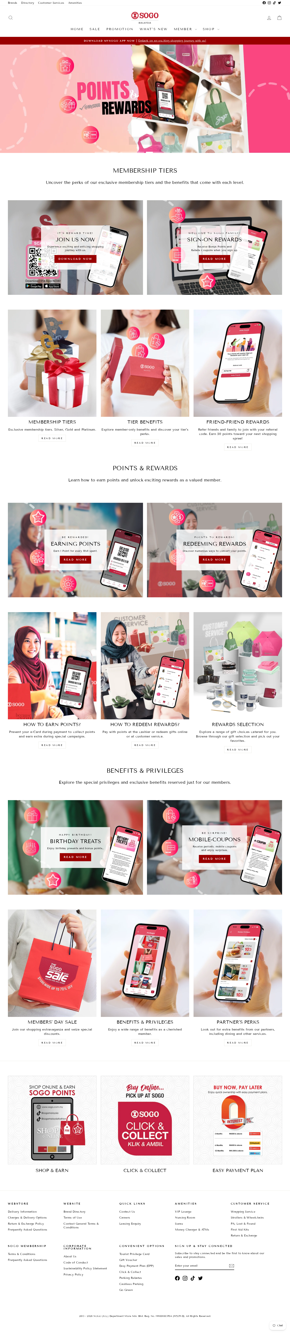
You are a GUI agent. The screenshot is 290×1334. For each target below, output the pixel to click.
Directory (27, 3)
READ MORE (52, 438)
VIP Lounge (183, 1211)
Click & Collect (130, 1272)
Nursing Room (185, 1217)
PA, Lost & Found (243, 1223)
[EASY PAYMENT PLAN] (238, 1120)
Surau (179, 1223)
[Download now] (75, 247)
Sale (95, 29)
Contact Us (127, 1211)
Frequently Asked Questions (27, 1229)
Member (184, 29)
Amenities (75, 3)
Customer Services (51, 3)
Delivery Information (22, 1211)
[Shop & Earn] (52, 1120)
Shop (209, 29)
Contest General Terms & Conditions (81, 1225)
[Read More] (214, 247)
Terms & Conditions (21, 1254)
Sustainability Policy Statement (85, 1268)
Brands (12, 3)
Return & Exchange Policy (26, 1223)
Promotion (120, 29)
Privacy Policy (73, 1274)
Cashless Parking (131, 1284)
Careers (124, 1217)
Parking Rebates (130, 1278)
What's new (154, 29)
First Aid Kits (240, 1229)
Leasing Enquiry (130, 1223)
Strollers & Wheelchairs (247, 1217)
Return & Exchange (244, 1235)
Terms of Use (73, 1217)
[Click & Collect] (145, 1120)
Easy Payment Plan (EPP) (136, 1266)
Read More (144, 140)
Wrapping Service (243, 1211)
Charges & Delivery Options (27, 1217)
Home (77, 29)
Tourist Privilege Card (134, 1254)
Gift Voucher (128, 1260)
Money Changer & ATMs (192, 1229)
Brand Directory (74, 1211)
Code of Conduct (76, 1262)
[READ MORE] (75, 550)
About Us (70, 1256)
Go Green (126, 1290)
